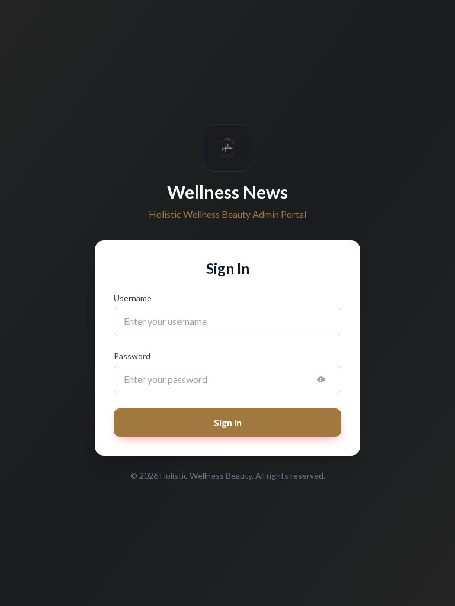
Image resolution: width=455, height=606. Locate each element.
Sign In (228, 422)
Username (133, 298)
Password (132, 356)
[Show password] (321, 379)
